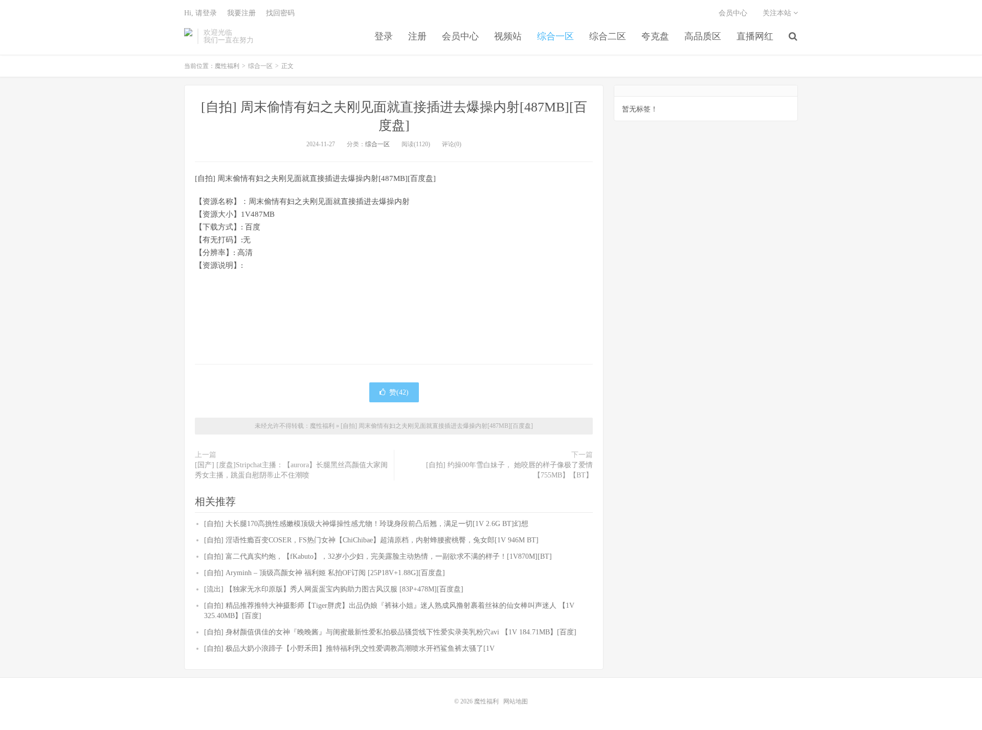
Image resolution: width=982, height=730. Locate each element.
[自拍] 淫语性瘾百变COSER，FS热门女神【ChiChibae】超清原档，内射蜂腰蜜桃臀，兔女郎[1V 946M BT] (371, 540)
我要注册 (241, 13)
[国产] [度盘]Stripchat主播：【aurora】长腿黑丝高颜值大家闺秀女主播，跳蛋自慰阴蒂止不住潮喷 (291, 470)
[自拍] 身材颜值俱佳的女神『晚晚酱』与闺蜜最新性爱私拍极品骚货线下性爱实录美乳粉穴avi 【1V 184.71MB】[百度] (390, 632)
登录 (383, 36)
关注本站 (778, 13)
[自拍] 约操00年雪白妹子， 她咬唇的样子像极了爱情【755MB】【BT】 (509, 470)
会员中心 (460, 36)
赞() (399, 392)
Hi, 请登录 (200, 13)
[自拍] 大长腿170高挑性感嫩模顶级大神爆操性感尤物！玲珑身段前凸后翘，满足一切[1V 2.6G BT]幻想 (366, 524)
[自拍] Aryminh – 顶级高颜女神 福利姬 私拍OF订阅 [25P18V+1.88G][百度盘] (324, 573)
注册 (417, 36)
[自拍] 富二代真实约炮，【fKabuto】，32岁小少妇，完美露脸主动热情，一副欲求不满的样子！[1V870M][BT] (378, 556)
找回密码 (280, 13)
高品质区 (702, 36)
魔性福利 (188, 36)
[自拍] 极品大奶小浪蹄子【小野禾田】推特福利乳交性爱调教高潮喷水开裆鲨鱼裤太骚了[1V (349, 648)
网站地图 (515, 701)
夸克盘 (655, 36)
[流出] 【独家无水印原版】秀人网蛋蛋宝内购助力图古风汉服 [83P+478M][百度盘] (333, 589)
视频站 (508, 36)
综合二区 (607, 36)
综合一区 (555, 36)
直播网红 (754, 36)
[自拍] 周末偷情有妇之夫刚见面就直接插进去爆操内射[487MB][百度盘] (437, 425)
